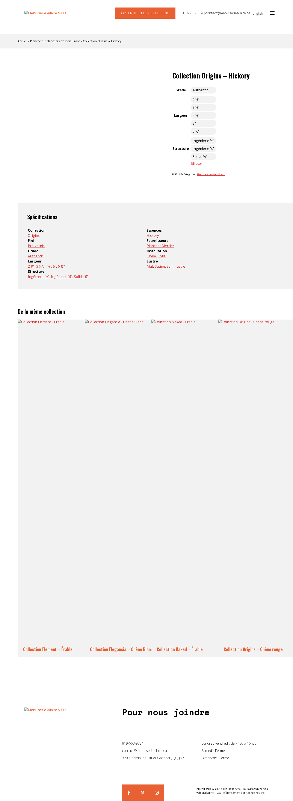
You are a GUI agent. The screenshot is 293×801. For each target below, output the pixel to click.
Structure (180, 148)
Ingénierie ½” (38, 276)
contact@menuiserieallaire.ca (227, 13)
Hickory (153, 235)
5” (54, 266)
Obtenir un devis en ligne (145, 13)
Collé (162, 256)
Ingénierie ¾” (61, 276)
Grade (180, 90)
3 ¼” (39, 266)
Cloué (151, 256)
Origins (34, 235)
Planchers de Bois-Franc (63, 41)
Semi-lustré (176, 266)
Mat (150, 266)
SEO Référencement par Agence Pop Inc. (240, 793)
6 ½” (61, 266)
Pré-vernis (36, 245)
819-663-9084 (192, 13)
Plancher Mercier (160, 245)
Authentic (35, 256)
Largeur (181, 115)
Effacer (196, 163)
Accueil (22, 41)
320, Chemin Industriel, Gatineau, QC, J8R (153, 758)
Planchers (37, 41)
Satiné (160, 266)
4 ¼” (48, 266)
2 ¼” (31, 266)
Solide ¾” (81, 276)
